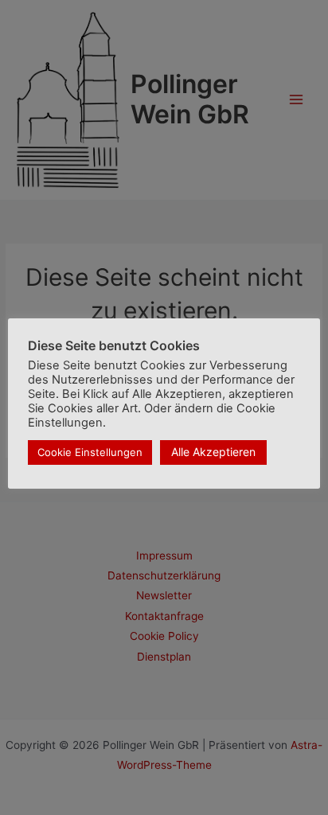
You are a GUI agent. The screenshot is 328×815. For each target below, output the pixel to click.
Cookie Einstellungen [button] (90, 452)
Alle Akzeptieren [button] (213, 451)
